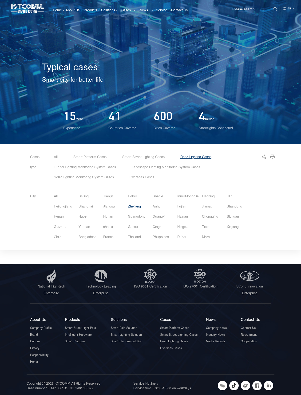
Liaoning (208, 195)
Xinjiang (233, 226)
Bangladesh (87, 236)
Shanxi (158, 195)
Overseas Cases (142, 176)
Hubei (83, 216)
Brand (34, 334)
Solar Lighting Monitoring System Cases (84, 176)
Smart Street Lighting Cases (144, 156)
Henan (59, 216)
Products (90, 9)
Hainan (182, 216)
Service (161, 9)
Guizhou (60, 226)
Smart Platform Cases (90, 156)
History (34, 348)
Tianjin (108, 195)
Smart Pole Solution (124, 328)
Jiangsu (109, 205)
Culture (35, 341)
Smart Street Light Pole (80, 328)
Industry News (215, 334)
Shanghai (86, 205)
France (108, 236)
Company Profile (41, 328)
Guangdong (137, 216)
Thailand (134, 236)
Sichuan (233, 216)
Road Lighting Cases (195, 156)
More (206, 236)
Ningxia (182, 226)
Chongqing (210, 216)
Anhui (157, 205)
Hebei (132, 195)
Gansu (133, 226)
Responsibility (39, 355)
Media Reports (215, 341)
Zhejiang (134, 205)
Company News (216, 328)
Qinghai (158, 226)
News (144, 9)
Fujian (181, 205)
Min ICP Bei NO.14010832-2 (71, 388)
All (56, 156)
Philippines (161, 236)
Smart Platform (75, 341)
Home (57, 8)
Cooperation (249, 341)
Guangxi (159, 216)
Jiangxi (207, 205)
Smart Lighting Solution (126, 334)
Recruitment (249, 334)
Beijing (84, 195)
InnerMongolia (188, 195)
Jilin (229, 195)
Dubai (181, 236)
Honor (34, 361)
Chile (57, 236)
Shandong (234, 205)
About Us (72, 9)
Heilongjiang (63, 205)
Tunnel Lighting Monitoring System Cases (85, 166)
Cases (126, 9)
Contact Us (179, 9)
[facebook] (257, 385)
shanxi (108, 226)
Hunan (108, 216)
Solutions (108, 9)
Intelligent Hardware (78, 334)
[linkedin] (269, 385)
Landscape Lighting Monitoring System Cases (166, 166)
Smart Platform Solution (126, 341)
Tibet (206, 226)
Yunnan (84, 226)
